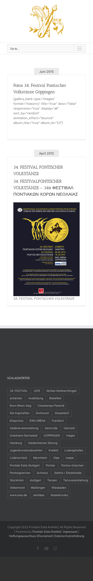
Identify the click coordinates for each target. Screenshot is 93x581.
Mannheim (40, 457)
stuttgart (35, 480)
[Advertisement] (45, 351)
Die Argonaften (20, 413)
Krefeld (53, 450)
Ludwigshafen (73, 450)
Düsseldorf (62, 413)
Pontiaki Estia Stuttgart (25, 465)
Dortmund (42, 413)
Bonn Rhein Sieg (20, 405)
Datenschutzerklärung (69, 536)
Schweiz (42, 473)
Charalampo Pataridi (50, 405)
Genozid (69, 428)
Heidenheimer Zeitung (42, 443)
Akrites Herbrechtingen (61, 391)
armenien (16, 398)
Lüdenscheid (18, 457)
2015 (37, 391)
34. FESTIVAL (19, 391)
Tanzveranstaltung (75, 480)
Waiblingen (38, 487)
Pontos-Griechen (72, 465)
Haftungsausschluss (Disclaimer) (31, 536)
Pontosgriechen (20, 473)
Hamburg (16, 443)
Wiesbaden (59, 487)
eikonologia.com (46, 540)
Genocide (51, 428)
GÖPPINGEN (52, 435)
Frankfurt (58, 420)
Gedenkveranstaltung (24, 428)
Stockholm (17, 480)
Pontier (50, 465)
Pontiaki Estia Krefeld (46, 531)
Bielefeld (55, 398)
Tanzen (52, 480)
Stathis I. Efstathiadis (68, 473)
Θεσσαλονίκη (59, 495)
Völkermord (17, 487)
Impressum (70, 531)
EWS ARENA (38, 420)
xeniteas (38, 495)
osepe (70, 457)
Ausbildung (35, 398)
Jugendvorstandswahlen (26, 450)
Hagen (70, 435)
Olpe (56, 457)
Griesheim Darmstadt (23, 435)
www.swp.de (18, 495)
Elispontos (16, 420)
